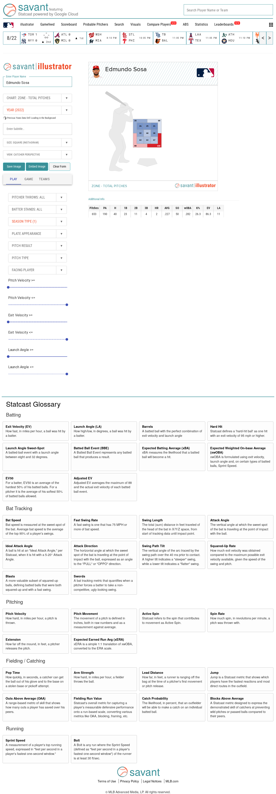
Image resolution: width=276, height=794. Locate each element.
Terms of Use (107, 781)
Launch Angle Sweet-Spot (25, 448)
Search (119, 24)
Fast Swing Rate (86, 520)
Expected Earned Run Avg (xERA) (99, 639)
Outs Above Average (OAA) (25, 698)
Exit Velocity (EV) (18, 426)
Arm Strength (84, 672)
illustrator (27, 24)
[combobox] (228, 9)
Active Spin (150, 613)
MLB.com (172, 781)
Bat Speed (13, 520)
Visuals (135, 24)
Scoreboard (69, 24)
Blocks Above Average (227, 698)
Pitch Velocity (16, 613)
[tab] (13, 179)
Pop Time (13, 672)
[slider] (8, 287)
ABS (185, 24)
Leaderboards (226, 24)
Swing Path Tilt (153, 546)
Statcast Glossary (33, 404)
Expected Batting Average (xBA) (166, 448)
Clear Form (59, 166)
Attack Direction (86, 546)
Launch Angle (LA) (88, 426)
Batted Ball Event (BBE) (91, 448)
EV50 (9, 478)
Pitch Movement (86, 613)
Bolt (77, 740)
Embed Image (37, 166)
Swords (79, 576)
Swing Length (152, 520)
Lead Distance (152, 672)
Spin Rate (217, 613)
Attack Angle (219, 520)
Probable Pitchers (95, 24)
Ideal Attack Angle (19, 546)
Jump (214, 672)
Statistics (201, 24)
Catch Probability (155, 698)
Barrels (147, 426)
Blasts (10, 576)
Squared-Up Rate (223, 546)
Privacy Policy (130, 781)
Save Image (14, 166)
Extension (13, 639)
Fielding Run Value (88, 698)
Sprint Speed (15, 740)
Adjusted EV (83, 478)
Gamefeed (47, 24)
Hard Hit (216, 426)
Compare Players (159, 24)
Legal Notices (152, 781)
